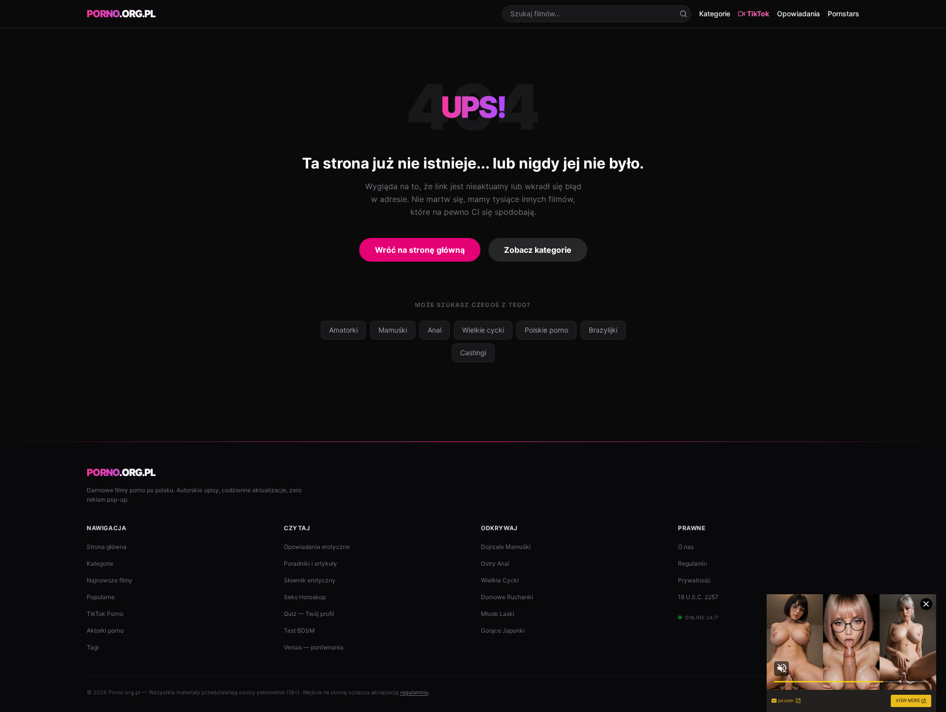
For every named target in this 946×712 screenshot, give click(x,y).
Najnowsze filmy (110, 580)
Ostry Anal (495, 563)
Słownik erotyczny (310, 580)
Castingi (473, 352)
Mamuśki (392, 330)
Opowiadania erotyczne (317, 546)
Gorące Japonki (503, 630)
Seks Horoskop (305, 597)
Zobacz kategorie (538, 250)
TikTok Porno (105, 613)
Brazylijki (603, 330)
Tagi (93, 647)
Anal (434, 330)
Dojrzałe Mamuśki (506, 546)
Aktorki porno (105, 630)
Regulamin (692, 563)
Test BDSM (299, 630)
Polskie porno (546, 330)
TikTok (758, 13)
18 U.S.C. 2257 (698, 597)
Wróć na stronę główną (420, 250)
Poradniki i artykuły (310, 563)
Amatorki (343, 330)
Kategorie (714, 13)
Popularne (101, 597)
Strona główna (107, 546)
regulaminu (414, 692)
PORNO (121, 14)
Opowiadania (798, 13)
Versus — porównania (313, 647)
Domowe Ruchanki (507, 597)
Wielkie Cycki (500, 580)
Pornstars (843, 13)
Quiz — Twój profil (309, 613)
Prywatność (694, 580)
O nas (686, 546)
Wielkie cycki (483, 330)
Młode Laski (497, 613)
